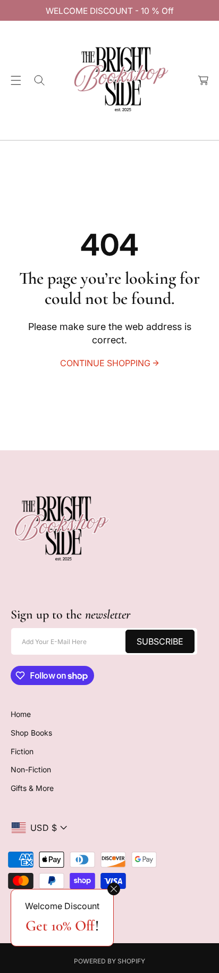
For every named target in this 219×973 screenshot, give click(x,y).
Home (21, 714)
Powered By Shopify (109, 961)
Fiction (22, 751)
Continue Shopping (105, 363)
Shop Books (31, 732)
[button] (16, 80)
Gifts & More (32, 788)
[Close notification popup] (113, 889)
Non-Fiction (31, 769)
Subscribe (160, 641)
